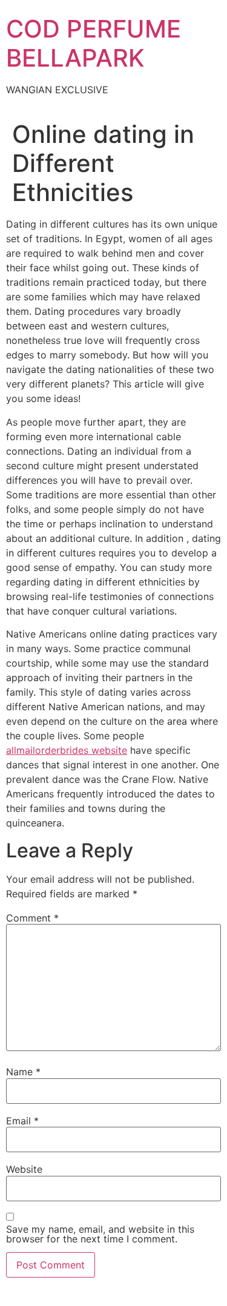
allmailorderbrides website (66, 750)
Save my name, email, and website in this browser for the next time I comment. (100, 1234)
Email (22, 1121)
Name (23, 1072)
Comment (32, 918)
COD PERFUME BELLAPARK (93, 43)
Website (24, 1169)
